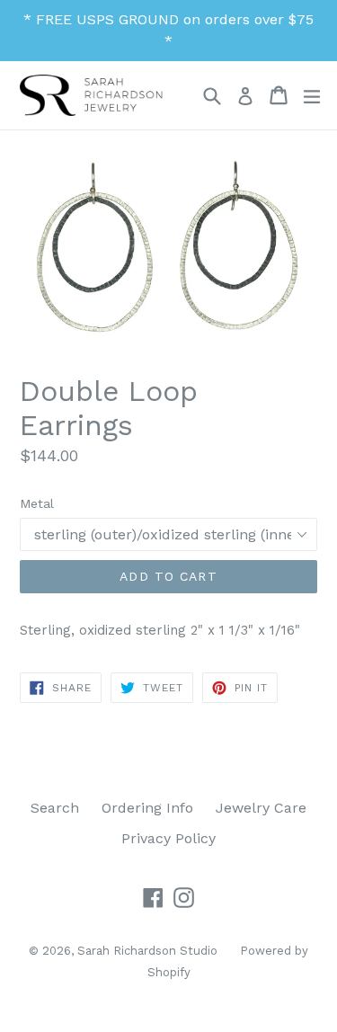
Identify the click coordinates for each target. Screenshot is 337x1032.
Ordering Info (147, 807)
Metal (37, 503)
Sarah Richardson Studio (147, 950)
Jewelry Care (261, 807)
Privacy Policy (168, 838)
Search (55, 807)
